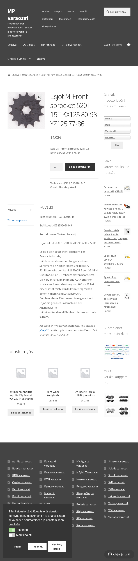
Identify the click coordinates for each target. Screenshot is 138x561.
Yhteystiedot (49, 26)
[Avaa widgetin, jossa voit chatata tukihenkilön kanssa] (119, 554)
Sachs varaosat (85, 525)
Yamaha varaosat (118, 517)
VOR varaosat (116, 510)
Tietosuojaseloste (85, 19)
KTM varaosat (52, 479)
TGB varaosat (116, 489)
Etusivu (46, 11)
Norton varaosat (86, 479)
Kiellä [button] (17, 546)
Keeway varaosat (54, 472)
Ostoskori (47, 19)
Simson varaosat (118, 461)
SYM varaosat (116, 482)
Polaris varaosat (86, 504)
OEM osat (29, 44)
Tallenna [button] (37, 546)
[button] (39, 97)
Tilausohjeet (64, 19)
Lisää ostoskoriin (80, 166)
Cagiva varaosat (22, 482)
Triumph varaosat (119, 496)
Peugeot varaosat (87, 486)
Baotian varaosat (22, 468)
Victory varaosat (118, 503)
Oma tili (83, 11)
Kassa (71, 11)
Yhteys (41, 58)
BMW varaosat (21, 475)
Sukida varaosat (118, 468)
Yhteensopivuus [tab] (17, 220)
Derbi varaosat (21, 489)
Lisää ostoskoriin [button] (21, 412)
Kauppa (58, 11)
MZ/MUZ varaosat (87, 472)
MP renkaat (48, 44)
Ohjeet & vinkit (17, 58)
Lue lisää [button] (14, 524)
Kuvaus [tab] (12, 209)
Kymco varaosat (54, 486)
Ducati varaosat (21, 496)
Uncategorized (30, 74)
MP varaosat (18, 14)
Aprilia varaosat (22, 461)
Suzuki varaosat (118, 475)
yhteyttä (44, 330)
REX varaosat (84, 518)
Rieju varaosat (85, 511)
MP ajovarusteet (71, 44)
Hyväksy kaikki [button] (57, 546)
